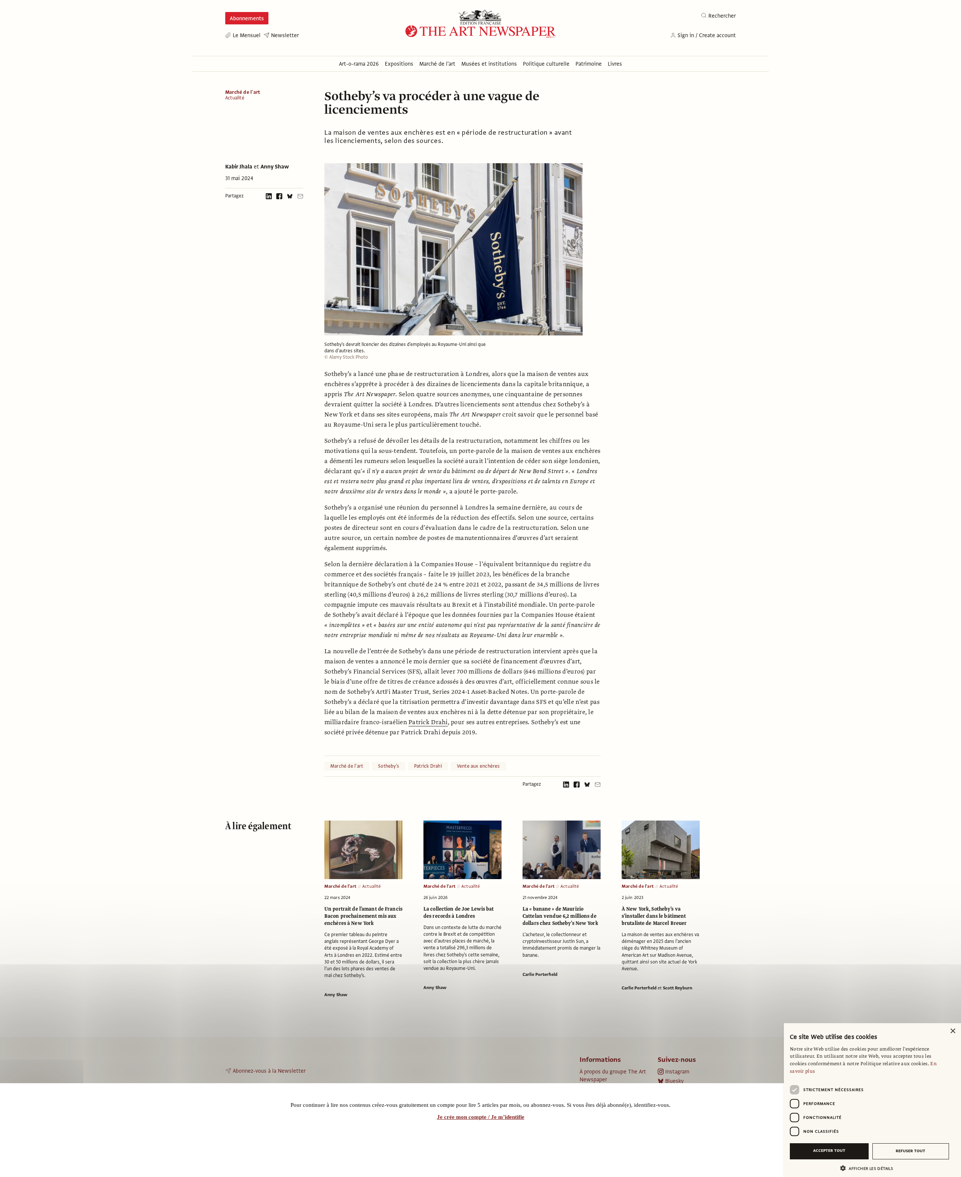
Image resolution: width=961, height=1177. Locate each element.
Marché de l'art (242, 92)
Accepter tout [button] (829, 1150)
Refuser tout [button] (910, 1151)
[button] (869, 1168)
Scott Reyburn (677, 988)
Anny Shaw (275, 166)
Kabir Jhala (238, 166)
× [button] (952, 1031)
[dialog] (872, 1100)
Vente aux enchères (478, 766)
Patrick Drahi (428, 722)
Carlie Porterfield (540, 974)
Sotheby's (388, 766)
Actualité (234, 98)
